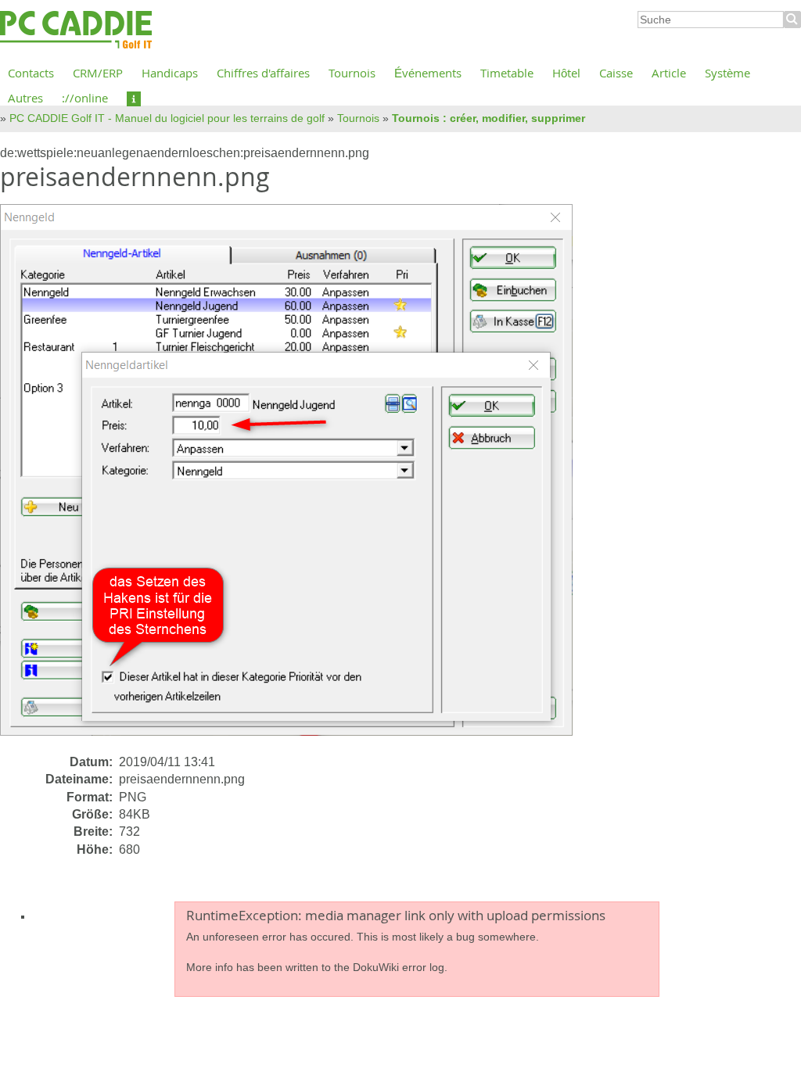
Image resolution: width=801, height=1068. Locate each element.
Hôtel (566, 73)
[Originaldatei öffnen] (295, 478)
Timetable (506, 73)
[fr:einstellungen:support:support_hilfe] (134, 98)
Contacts (31, 73)
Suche (792, 19)
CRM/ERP (98, 73)
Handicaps (170, 73)
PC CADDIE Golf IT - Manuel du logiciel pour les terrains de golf (167, 118)
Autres (25, 98)
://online (85, 98)
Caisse (616, 73)
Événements (428, 73)
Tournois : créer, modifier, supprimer (488, 118)
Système (727, 73)
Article (669, 73)
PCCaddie (76, 30)
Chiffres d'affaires (263, 73)
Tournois (352, 73)
